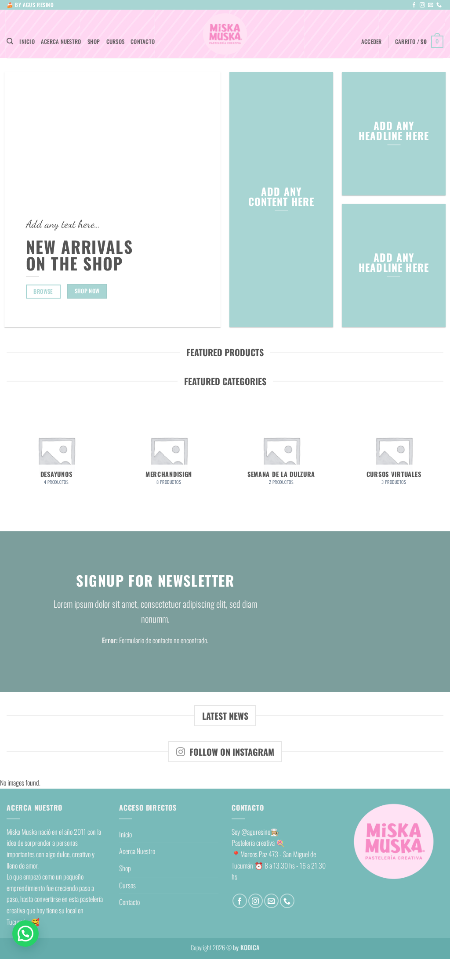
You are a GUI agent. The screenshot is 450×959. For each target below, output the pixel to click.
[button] (371, 42)
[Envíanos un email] (430, 5)
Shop (93, 41)
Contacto (143, 41)
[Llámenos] (439, 5)
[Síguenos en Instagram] (422, 5)
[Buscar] (10, 41)
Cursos (115, 41)
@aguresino (255, 831)
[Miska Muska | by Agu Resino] (225, 34)
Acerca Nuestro (61, 41)
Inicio (27, 41)
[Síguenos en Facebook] (414, 5)
